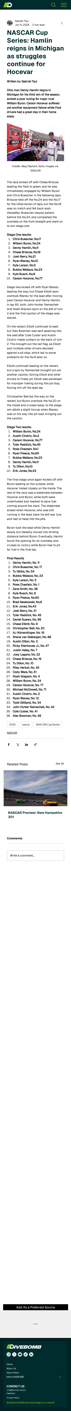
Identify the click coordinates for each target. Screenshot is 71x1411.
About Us (11, 1369)
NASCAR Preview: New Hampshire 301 (35, 815)
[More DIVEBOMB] (59, 1377)
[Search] (53, 5)
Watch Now (13, 1373)
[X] (14, 1354)
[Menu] (63, 5)
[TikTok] (25, 1354)
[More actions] (62, 23)
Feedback (11, 1393)
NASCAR (12, 732)
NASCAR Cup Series (48, 724)
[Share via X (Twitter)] (17, 744)
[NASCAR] (35, 788)
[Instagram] (9, 1354)
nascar (26, 724)
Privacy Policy (13, 1397)
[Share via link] (35, 744)
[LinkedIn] (31, 1354)
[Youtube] (20, 1354)
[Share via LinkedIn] (26, 744)
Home (10, 1364)
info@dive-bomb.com (16, 1390)
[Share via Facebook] (8, 744)
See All (60, 763)
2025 (12, 724)
